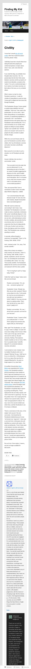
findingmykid (20, 40)
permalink (19, 472)
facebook (24, 467)
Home (6, 31)
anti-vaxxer (19, 466)
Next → (12, 36)
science (22, 469)
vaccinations (14, 470)
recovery (17, 469)
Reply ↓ (8, 610)
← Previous (7, 36)
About (11, 31)
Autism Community (20, 464)
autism (13, 467)
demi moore (18, 467)
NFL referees (11, 469)
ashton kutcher (8, 467)
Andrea (8, 488)
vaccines (19, 470)
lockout (6, 469)
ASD (24, 466)
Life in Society (7, 466)
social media (7, 470)
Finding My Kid (13, 9)
